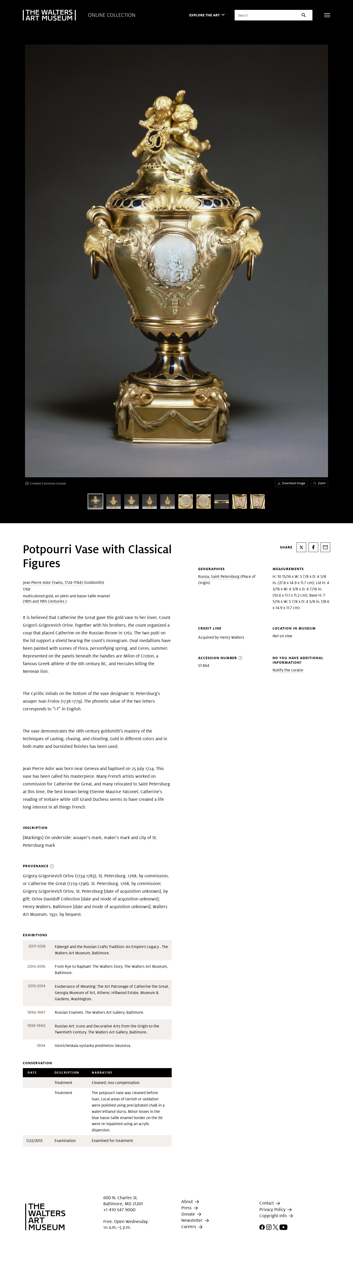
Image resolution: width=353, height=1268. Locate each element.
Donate (188, 1214)
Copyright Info (273, 1215)
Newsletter (192, 1220)
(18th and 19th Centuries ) (45, 601)
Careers (189, 1226)
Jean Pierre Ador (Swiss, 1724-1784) (53, 582)
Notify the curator (288, 670)
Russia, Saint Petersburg (218, 576)
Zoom (322, 483)
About (187, 1201)
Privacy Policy (273, 1209)
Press (187, 1208)
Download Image (293, 483)
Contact (267, 1203)
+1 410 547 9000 (119, 1210)
